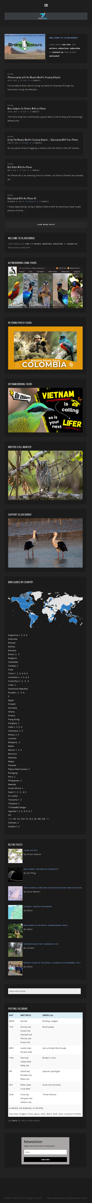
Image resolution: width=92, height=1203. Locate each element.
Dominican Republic (18, 688)
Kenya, (11, 734)
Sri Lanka (13, 796)
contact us (72, 243)
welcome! (54, 56)
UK (9, 815)
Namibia (12, 757)
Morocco (12, 753)
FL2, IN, (33, 819)
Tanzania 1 (13, 799)
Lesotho (12, 738)
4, (23, 673)
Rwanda (12, 784)
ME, (40, 819)
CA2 (23, 819)
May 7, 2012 (12, 170)
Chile (10, 669)
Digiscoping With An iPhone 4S (22, 198)
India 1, (12, 727)
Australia (12, 639)
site (27, 243)
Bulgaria (12, 658)
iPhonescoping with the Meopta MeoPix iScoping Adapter (34, 77)
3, (20, 673)
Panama (12, 765)
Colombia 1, (14, 677)
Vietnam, (13, 822)
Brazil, (11, 654)
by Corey (24, 80)
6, (30, 811)
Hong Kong (14, 719)
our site (66, 44)
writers (37, 243)
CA (18, 819)
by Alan (23, 112)
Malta (11, 746)
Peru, (11, 776)
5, (25, 673)
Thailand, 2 (13, 803)
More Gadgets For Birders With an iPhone (27, 108)
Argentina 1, (14, 635)
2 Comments (34, 112)
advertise (63, 48)
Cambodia (13, 662)
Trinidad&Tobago (17, 807)
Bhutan (12, 643)
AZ (14, 819)
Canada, (12, 665)
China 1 (12, 673)
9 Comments (44, 201)
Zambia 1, (13, 826)
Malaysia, (13, 742)
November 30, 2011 (15, 201)
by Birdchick (31, 201)
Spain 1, (12, 792)
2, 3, (23, 635)
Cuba (10, 685)
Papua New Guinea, (18, 769)
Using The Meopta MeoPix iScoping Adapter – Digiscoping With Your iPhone (43, 140)
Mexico (11, 750)
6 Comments (35, 80)
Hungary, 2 (13, 723)
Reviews (10, 74)
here (14, 1120)
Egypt (11, 700)
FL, (27, 819)
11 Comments (37, 143)
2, (16, 654)
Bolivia (11, 646)
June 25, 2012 (13, 143)
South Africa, (15, 788)
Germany (12, 708)
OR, (44, 819)
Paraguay (13, 773)
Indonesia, (13, 731)
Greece (11, 715)
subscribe (75, 48)
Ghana (11, 711)
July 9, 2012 (12, 80)
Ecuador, (12, 692)
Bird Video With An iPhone (20, 167)
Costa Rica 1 (14, 681)
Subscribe (45, 1159)
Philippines (13, 780)
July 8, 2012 (12, 112)
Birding (10, 164)
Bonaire (12, 650)
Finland (11, 704)
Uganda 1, (13, 811)
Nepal (11, 761)
